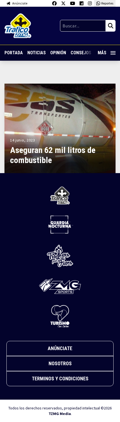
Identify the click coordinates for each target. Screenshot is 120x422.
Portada (13, 52)
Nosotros (60, 363)
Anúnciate (60, 348)
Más (102, 52)
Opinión (58, 52)
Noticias (36, 52)
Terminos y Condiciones (60, 378)
